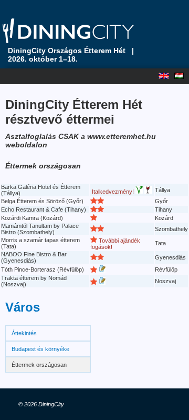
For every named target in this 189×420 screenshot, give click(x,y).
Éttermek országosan (39, 365)
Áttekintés (24, 333)
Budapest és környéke (40, 349)
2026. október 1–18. (43, 59)
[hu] (181, 73)
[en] (166, 73)
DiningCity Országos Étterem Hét (66, 50)
